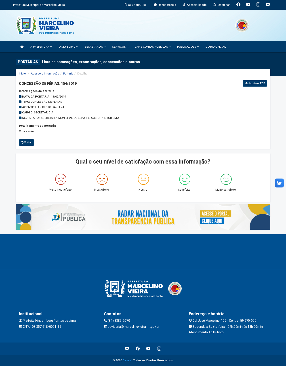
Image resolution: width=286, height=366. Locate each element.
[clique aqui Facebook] (138, 349)
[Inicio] (22, 46)
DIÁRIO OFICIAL (216, 46)
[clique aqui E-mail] (127, 349)
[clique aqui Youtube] (148, 349)
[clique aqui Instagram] (159, 349)
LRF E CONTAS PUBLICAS (152, 46)
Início (22, 73)
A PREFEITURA (40, 46)
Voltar (27, 142)
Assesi (127, 360)
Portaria (68, 73)
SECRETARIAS (94, 46)
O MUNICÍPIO (67, 46)
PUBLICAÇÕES (187, 46)
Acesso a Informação (45, 73)
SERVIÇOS (119, 46)
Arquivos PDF (256, 83)
